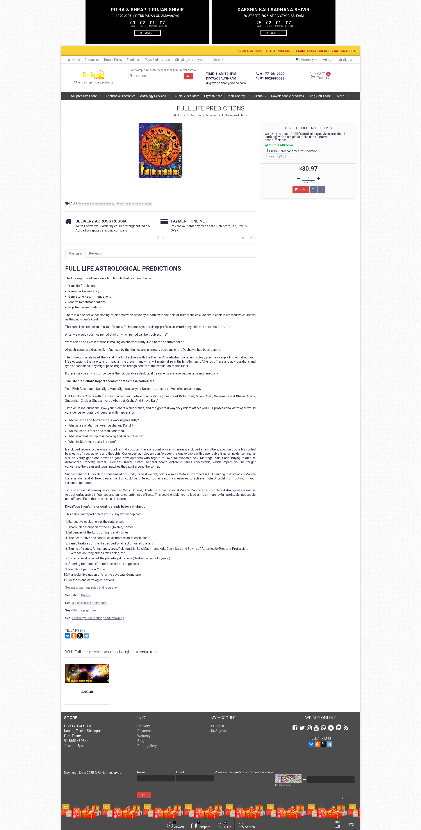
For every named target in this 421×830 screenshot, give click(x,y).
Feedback (133, 59)
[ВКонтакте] (67, 635)
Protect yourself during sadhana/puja (98, 618)
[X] (80, 635)
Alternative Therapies (120, 96)
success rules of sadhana (89, 603)
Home (76, 59)
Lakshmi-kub (170, 70)
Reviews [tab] (95, 253)
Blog (140, 741)
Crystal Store (213, 96)
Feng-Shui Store (320, 96)
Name (141, 772)
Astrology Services (153, 96)
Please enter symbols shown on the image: (244, 772)
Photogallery (147, 746)
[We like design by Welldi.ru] (342, 798)
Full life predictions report (135, 203)
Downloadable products (287, 96)
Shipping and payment (190, 59)
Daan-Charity (236, 96)
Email (180, 772)
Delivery (143, 726)
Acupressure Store (84, 96)
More (216, 59)
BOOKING (147, 32)
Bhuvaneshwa (187, 70)
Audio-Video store (187, 96)
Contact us (92, 59)
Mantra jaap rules (84, 610)
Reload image (283, 785)
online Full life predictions (97, 203)
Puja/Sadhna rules (158, 59)
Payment (144, 731)
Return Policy (113, 59)
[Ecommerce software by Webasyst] (350, 797)
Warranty (144, 736)
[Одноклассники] (74, 635)
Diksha (258, 96)
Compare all (145, 652)
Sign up (348, 59)
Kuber (149, 70)
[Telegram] (86, 635)
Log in (330, 59)
